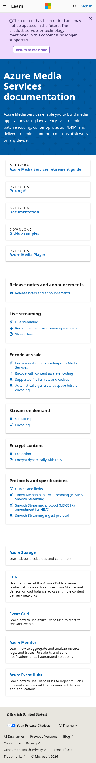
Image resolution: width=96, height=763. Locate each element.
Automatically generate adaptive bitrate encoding (46, 387)
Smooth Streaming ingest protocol (42, 515)
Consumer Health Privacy (23, 749)
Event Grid (19, 613)
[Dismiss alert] (90, 18)
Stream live (24, 334)
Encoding (22, 425)
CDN (14, 577)
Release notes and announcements (42, 293)
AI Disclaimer (14, 736)
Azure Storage (23, 552)
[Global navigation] (4, 6)
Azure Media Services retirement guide (45, 169)
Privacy (31, 743)
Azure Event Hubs (26, 674)
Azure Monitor (23, 642)
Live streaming (26, 322)
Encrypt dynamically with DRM (39, 460)
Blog (66, 736)
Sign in (86, 6)
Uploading (23, 419)
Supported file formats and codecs (42, 379)
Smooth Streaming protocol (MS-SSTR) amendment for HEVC (45, 507)
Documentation (24, 212)
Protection (23, 454)
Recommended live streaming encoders (46, 328)
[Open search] (74, 6)
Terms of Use (62, 749)
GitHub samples (24, 233)
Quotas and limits (29, 489)
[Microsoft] (48, 6)
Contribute (12, 743)
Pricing (16, 190)
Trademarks (13, 756)
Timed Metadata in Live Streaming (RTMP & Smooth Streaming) (49, 497)
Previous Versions (44, 736)
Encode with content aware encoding (44, 373)
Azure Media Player (27, 254)
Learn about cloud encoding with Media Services (46, 365)
